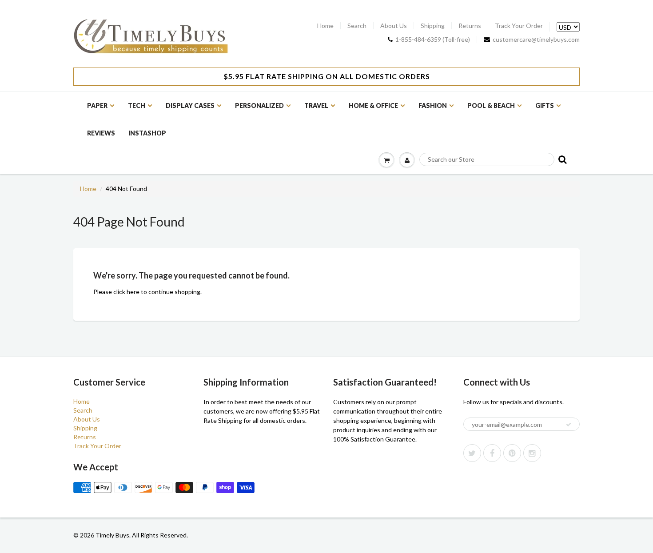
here (133, 291)
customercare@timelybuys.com (536, 39)
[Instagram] (532, 453)
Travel (316, 105)
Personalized (259, 105)
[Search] (562, 159)
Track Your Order (519, 25)
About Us (393, 25)
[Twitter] (472, 453)
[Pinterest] (512, 453)
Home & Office (373, 105)
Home (325, 25)
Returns (469, 25)
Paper (97, 105)
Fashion (432, 105)
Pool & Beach (491, 105)
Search (356, 25)
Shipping (433, 25)
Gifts (544, 105)
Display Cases (190, 105)
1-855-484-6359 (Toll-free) (432, 39)
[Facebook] (492, 453)
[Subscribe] (568, 425)
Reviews (101, 133)
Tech (136, 105)
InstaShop (147, 133)
